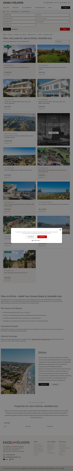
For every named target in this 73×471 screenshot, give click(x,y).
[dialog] (36, 235)
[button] (36, 240)
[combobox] (60, 229)
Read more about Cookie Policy (44, 233)
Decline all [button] (31, 236)
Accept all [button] (42, 236)
